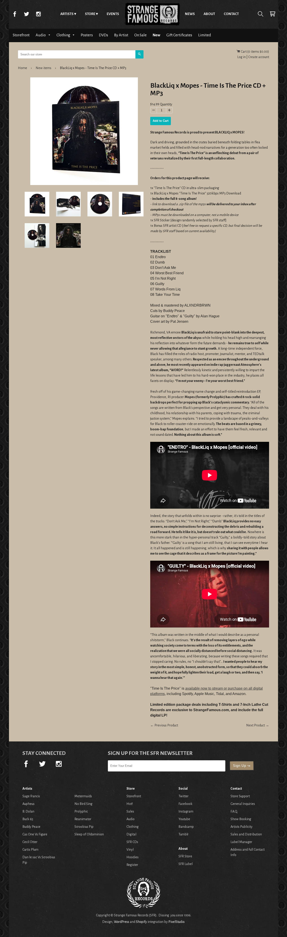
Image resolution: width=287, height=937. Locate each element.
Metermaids (83, 796)
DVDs (103, 35)
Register (132, 865)
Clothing (64, 35)
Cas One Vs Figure (34, 834)
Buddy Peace (31, 826)
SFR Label (185, 864)
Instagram (38, 14)
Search (260, 14)
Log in (241, 57)
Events (113, 14)
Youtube (184, 819)
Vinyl (130, 849)
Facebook (14, 14)
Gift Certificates (179, 35)
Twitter (26, 14)
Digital (131, 834)
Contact (231, 14)
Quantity (166, 104)
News (190, 14)
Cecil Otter (29, 842)
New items (43, 68)
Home (152, 14)
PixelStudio (176, 922)
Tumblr (183, 834)
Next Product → (257, 725)
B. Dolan (28, 811)
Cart (272, 14)
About (209, 14)
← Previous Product (164, 725)
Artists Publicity (241, 826)
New (156, 35)
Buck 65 (27, 819)
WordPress (121, 922)
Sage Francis (31, 796)
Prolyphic (81, 811)
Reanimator (82, 819)
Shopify (141, 922)
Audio (41, 35)
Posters (87, 35)
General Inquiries (242, 804)
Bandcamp (186, 826)
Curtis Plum (30, 849)
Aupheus (28, 804)
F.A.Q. (234, 811)
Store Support (240, 796)
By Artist (121, 35)
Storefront (21, 35)
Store (90, 14)
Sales (130, 811)
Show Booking (240, 819)
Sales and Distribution (246, 834)
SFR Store (185, 856)
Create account (258, 57)
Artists (67, 14)
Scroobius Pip (83, 826)
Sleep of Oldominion (89, 834)
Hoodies (132, 857)
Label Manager (241, 842)
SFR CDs (132, 842)
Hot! (129, 804)
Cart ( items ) (254, 51)
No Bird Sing (83, 804)
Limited (204, 35)
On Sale (140, 35)
